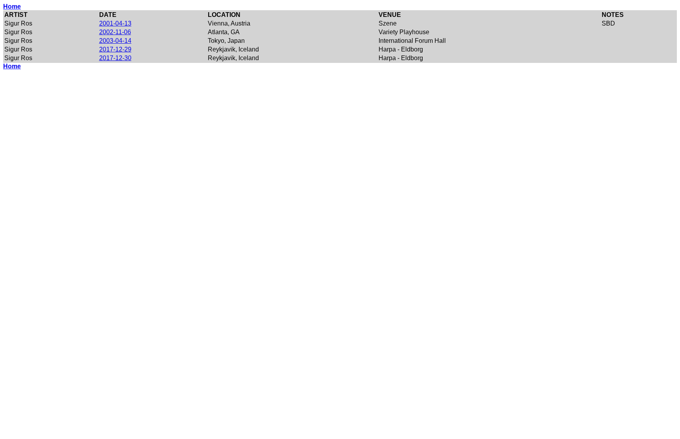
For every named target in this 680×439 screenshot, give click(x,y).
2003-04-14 (115, 40)
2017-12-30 (115, 58)
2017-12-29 (115, 49)
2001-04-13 (115, 23)
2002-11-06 (115, 32)
